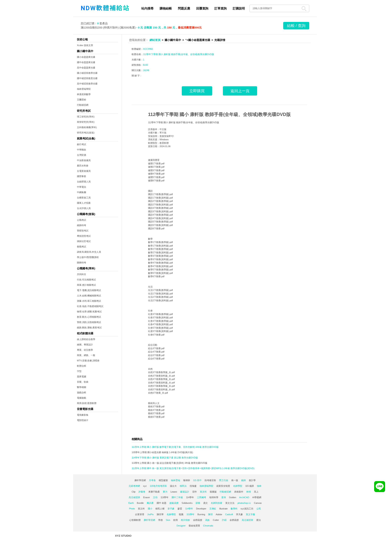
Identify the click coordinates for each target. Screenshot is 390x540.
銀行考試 (81, 144)
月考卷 (152, 480)
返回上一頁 (240, 91)
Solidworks (187, 503)
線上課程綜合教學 (86, 339)
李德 (160, 520)
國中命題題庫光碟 (86, 62)
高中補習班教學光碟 (87, 83)
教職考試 (81, 246)
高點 (207, 520)
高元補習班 (134, 497)
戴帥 (243, 480)
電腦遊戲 (81, 398)
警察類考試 (82, 230)
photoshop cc (244, 503)
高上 (256, 491)
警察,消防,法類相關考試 (89, 322)
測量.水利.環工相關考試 (89, 301)
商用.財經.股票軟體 (86, 403)
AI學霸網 (256, 497)
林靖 (248, 491)
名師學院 (237, 486)
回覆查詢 (202, 8)
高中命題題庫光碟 (86, 67)
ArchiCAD (244, 497)
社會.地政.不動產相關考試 (90, 306)
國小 (150, 508)
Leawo (173, 491)
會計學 (252, 480)
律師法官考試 (84, 241)
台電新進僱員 (84, 171)
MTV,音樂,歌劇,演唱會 (88, 360)
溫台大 (173, 486)
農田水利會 (82, 165)
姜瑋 (223, 497)
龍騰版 (213, 491)
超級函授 (174, 503)
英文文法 (229, 503)
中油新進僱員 (84, 160)
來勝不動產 (154, 491)
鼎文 (205, 503)
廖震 (179, 508)
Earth (131, 503)
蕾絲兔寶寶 (194, 525)
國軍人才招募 (84, 203)
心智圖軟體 (135, 520)
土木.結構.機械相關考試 (89, 295)
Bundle (140, 503)
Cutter (216, 520)
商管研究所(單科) (85, 122)
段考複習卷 (210, 480)
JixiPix (150, 514)
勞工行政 (223, 480)
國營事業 (81, 176)
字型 (79, 371)
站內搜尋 (147, 8)
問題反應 (184, 8)
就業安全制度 (223, 486)
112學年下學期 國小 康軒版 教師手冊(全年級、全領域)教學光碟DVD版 (219, 114)
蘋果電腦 (81, 376)
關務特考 (81, 262)
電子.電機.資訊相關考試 (89, 290)
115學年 (190, 514)
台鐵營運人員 (84, 181)
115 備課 (249, 486)
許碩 (224, 520)
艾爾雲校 (81, 99)
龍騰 (181, 514)
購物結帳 (166, 8)
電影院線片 (82, 420)
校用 (175, 520)
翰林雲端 (175, 480)
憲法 (258, 520)
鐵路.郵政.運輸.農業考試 (89, 327)
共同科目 (81, 274)
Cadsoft (229, 514)
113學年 (164, 497)
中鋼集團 (81, 192)
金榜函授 (197, 520)
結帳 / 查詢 (296, 25)
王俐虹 (212, 508)
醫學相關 (81, 387)
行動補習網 (82, 105)
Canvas (258, 503)
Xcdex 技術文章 (85, 45)
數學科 (234, 508)
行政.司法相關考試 (86, 279)
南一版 (234, 480)
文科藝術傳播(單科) (87, 127)
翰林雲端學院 (84, 89)
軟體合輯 (81, 366)
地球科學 (213, 497)
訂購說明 (239, 8)
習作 (194, 491)
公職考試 (81, 220)
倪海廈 (193, 486)
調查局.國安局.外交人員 (89, 252)
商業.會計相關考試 (86, 285)
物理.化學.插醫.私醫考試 (89, 311)
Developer (201, 508)
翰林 (259, 486)
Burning (201, 514)
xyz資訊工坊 (247, 508)
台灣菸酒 (81, 155)
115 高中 (197, 480)
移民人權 (160, 508)
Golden (232, 497)
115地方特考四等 (158, 486)
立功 (155, 497)
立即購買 (197, 91)
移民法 (183, 486)
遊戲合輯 (81, 392)
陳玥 (210, 514)
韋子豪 (171, 508)
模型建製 (163, 480)
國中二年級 (177, 497)
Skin (168, 520)
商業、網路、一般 (86, 355)
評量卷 (141, 491)
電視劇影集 (82, 415)
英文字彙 (250, 514)
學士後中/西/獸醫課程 (88, 257)
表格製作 (238, 491)
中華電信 (81, 187)
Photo (132, 508)
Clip (133, 491)
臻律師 (186, 480)
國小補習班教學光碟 (87, 73)
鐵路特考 (81, 225)
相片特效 (185, 520)
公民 (258, 508)
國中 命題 (161, 503)
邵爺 (198, 503)
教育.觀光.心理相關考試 (89, 317)
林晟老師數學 (84, 94)
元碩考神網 (134, 486)
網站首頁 (155, 40)
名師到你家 (216, 503)
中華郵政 (81, 149)
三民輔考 (201, 497)
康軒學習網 (140, 480)
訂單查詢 (220, 8)
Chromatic (208, 525)
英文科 (203, 491)
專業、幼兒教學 (85, 350)
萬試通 (150, 503)
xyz (145, 486)
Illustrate (223, 508)
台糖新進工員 (84, 197)
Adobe (219, 514)
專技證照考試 (84, 236)
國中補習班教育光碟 (87, 78)
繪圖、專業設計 (85, 344)
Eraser (146, 497)
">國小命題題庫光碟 (197, 40)
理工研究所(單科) (85, 116)
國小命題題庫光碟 (86, 57)
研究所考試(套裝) (85, 132)
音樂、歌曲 (82, 382)
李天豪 (239, 514)
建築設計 (184, 491)
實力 (165, 491)
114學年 (190, 497)
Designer (181, 525)
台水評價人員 (84, 208)
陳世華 (160, 514)
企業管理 (139, 514)
